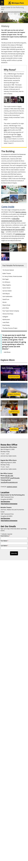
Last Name (4, 545)
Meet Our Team (10, 402)
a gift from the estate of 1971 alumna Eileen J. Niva (13, 229)
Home (2, 12)
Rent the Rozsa (9, 420)
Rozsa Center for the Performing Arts (12, 8)
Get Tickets (7, 367)
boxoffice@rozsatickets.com (9, 482)
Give (4, 385)
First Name (4, 541)
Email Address (5, 536)
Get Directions (5, 501)
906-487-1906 (9, 475)
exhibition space (20, 234)
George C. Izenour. (20, 212)
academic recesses (12, 486)
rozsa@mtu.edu (15, 478)
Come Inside (7, 206)
